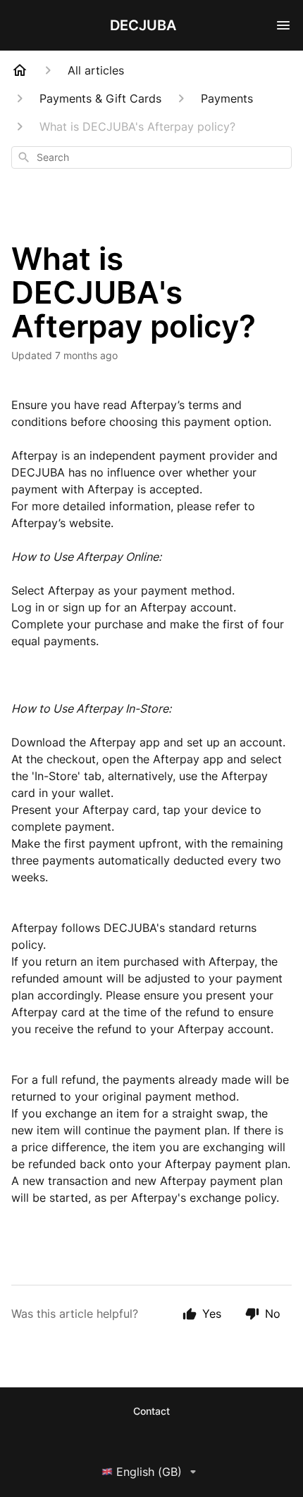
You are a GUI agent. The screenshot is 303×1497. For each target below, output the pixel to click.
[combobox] (151, 157)
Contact (151, 1411)
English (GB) (149, 1472)
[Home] (19, 70)
